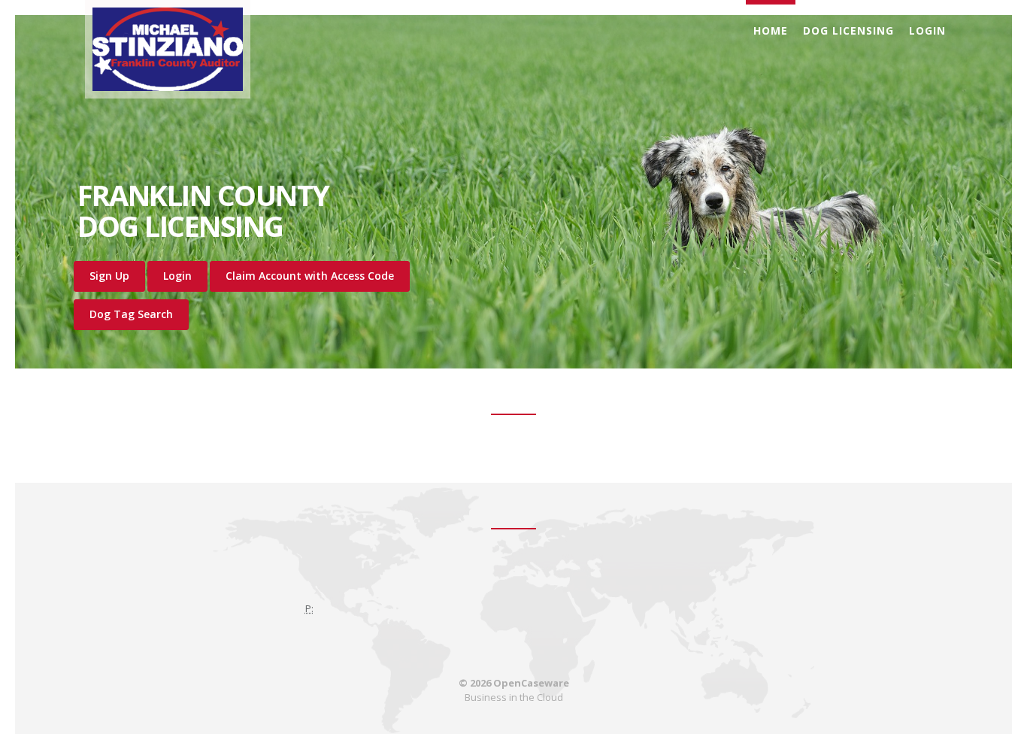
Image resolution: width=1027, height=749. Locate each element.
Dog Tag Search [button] (131, 314)
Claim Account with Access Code (310, 275)
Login (927, 30)
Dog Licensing (848, 30)
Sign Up (109, 275)
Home (770, 30)
